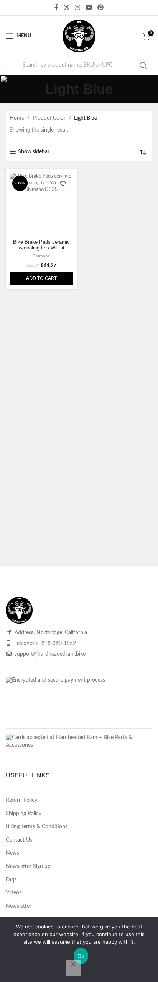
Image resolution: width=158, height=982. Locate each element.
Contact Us (19, 840)
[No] (73, 968)
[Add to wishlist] (62, 183)
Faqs (11, 880)
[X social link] (66, 7)
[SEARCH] (143, 65)
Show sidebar (33, 152)
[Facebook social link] (56, 7)
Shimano (42, 256)
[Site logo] (79, 36)
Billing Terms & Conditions (36, 826)
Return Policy (21, 800)
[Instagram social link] (77, 7)
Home (17, 118)
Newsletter (18, 906)
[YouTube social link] (89, 7)
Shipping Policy (23, 813)
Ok (80, 956)
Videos (13, 893)
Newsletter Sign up (28, 866)
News (12, 853)
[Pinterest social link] (100, 7)
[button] (41, 278)
